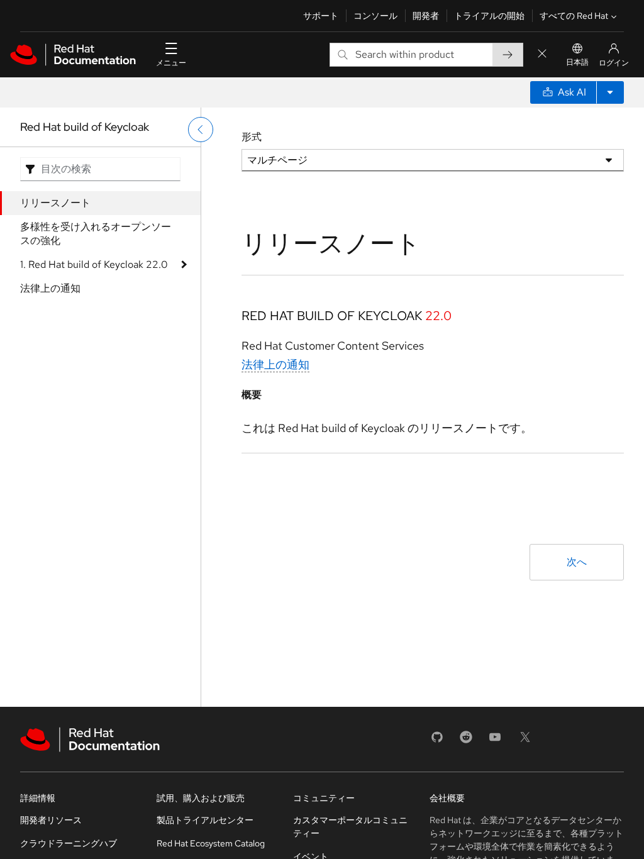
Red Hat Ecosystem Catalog (211, 843)
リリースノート (55, 202)
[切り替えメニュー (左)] (200, 129)
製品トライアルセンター (205, 820)
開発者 (426, 15)
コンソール (375, 15)
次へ (577, 561)
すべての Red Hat (574, 15)
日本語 (577, 62)
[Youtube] (494, 741)
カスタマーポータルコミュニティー (350, 826)
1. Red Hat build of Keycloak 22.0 (94, 264)
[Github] (437, 741)
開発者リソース (51, 820)
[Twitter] (525, 741)
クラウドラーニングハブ (68, 843)
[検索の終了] (542, 54)
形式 (252, 136)
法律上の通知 (50, 288)
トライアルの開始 (489, 15)
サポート (320, 15)
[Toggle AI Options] (610, 92)
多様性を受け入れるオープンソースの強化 (95, 233)
